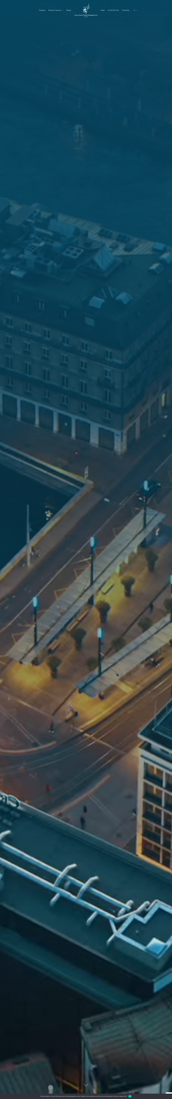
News (103, 10)
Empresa (42, 10)
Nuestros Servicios (54, 10)
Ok (130, 1096)
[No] (170, 1096)
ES (134, 10)
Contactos (125, 10)
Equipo (68, 10)
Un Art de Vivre (113, 10)
